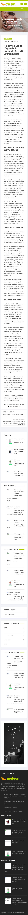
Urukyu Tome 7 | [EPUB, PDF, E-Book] (13, 414)
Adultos (5, 627)
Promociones (7, 640)
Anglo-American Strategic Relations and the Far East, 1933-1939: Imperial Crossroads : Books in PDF (14, 423)
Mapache (7, 41)
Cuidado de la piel (8, 636)
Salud (5, 644)
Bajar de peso (7, 631)
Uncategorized (7, 38)
